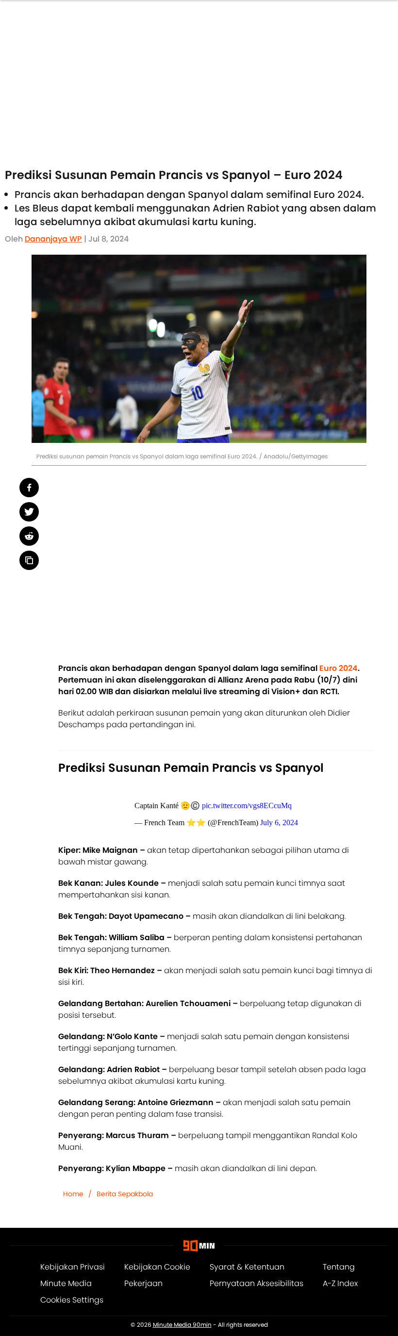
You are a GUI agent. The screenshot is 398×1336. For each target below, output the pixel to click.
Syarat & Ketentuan (247, 1266)
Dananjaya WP (53, 238)
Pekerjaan (143, 1283)
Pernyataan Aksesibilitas (256, 1283)
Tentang (339, 1266)
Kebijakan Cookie (157, 1266)
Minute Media (66, 1283)
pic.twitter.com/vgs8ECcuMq (247, 805)
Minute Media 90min (182, 1325)
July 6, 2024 (279, 822)
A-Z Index (340, 1283)
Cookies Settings (71, 1299)
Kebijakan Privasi (72, 1266)
